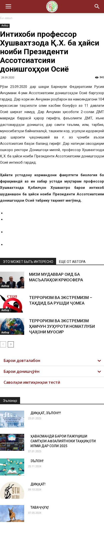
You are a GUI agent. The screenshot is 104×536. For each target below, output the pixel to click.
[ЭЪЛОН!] (12, 467)
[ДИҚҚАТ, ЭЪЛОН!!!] (12, 419)
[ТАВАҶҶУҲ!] (12, 513)
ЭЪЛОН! (37, 461)
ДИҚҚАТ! (37, 484)
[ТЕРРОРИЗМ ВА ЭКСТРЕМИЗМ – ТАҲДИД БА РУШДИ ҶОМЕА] (12, 304)
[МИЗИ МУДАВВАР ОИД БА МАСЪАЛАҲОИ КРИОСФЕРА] (12, 280)
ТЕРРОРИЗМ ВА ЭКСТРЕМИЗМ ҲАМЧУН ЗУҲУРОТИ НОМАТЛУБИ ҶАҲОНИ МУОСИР (62, 326)
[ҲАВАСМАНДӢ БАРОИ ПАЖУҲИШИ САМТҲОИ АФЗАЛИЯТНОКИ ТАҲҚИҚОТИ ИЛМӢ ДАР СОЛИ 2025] (12, 442)
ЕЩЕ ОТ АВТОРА (72, 262)
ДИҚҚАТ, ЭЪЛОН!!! (45, 413)
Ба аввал (6, 18)
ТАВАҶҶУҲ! (39, 507)
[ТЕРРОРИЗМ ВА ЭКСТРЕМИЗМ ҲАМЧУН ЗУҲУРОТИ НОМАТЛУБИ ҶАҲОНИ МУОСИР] (12, 326)
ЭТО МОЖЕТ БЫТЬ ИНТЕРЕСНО (28, 262)
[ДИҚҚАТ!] (12, 490)
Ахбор (4, 25)
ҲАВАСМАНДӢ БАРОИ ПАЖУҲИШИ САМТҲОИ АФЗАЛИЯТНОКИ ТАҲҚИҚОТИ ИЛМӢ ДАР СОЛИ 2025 (63, 441)
